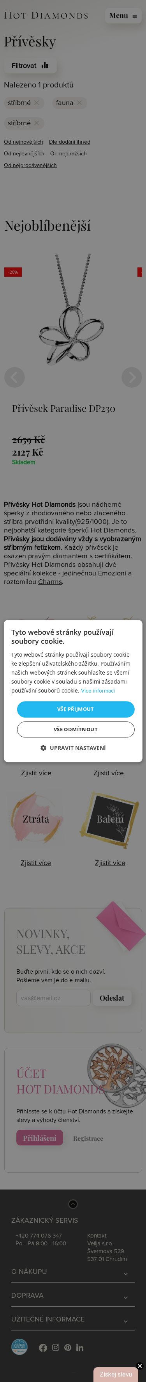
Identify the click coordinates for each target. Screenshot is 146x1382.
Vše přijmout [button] (75, 708)
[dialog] (73, 691)
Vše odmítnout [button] (76, 729)
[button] (73, 747)
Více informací (98, 691)
